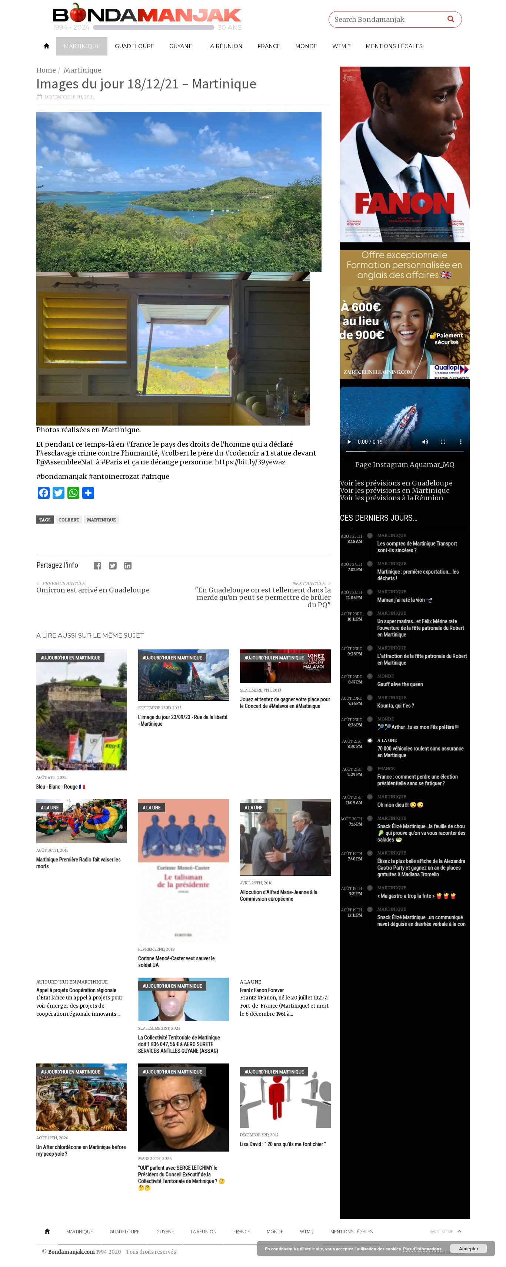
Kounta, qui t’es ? (395, 705)
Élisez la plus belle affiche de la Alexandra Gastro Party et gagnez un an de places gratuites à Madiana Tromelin (421, 868)
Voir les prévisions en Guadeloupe (396, 483)
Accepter (469, 1248)
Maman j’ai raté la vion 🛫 (405, 599)
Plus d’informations (422, 1248)
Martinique (82, 46)
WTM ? (341, 46)
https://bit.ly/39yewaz (250, 462)
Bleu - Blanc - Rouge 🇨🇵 (60, 787)
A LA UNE (50, 807)
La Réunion (225, 46)
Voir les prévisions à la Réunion (391, 498)
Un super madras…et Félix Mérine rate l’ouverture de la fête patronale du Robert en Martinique (420, 628)
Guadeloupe (134, 46)
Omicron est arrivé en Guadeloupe (93, 590)
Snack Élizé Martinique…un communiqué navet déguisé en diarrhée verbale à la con (421, 920)
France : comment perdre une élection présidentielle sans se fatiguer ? (417, 780)
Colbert (69, 519)
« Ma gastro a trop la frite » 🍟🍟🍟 (417, 896)
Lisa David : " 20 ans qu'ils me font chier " (283, 1144)
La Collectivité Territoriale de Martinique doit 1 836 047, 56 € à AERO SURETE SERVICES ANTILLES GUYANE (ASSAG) (179, 1044)
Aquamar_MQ (432, 464)
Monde (306, 46)
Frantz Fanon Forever (262, 990)
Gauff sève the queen (400, 684)
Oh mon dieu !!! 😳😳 (400, 804)
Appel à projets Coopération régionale (76, 990)
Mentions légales (394, 46)
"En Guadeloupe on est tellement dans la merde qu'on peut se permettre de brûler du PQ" (263, 597)
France (268, 46)
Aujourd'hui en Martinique (70, 658)
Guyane (180, 46)
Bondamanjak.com (71, 1252)
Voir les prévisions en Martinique (395, 490)
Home (46, 70)
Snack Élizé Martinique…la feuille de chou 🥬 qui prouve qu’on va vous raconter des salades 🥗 (421, 833)
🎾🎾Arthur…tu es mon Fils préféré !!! (418, 727)
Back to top (441, 1231)
